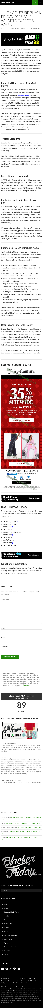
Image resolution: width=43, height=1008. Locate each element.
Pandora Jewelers (10, 935)
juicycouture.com (24, 95)
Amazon (7, 904)
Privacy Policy (25, 983)
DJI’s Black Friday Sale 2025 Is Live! (29, 827)
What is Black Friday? (22, 981)
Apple (6, 908)
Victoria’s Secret (10, 947)
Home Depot (8, 924)
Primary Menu (40, 2)
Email (3, 637)
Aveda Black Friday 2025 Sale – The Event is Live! (23, 823)
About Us (33, 979)
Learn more (26, 685)
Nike (5, 931)
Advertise (4, 981)
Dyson (6, 920)
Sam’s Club (8, 939)
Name (4, 628)
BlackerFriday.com (21, 29)
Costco (6, 916)
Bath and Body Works (11, 912)
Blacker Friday (7, 2)
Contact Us (11, 981)
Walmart (7, 951)
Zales (6, 955)
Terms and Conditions (13, 983)
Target (6, 943)
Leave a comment (35, 29)
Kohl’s (6, 927)
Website (4, 647)
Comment (5, 600)
